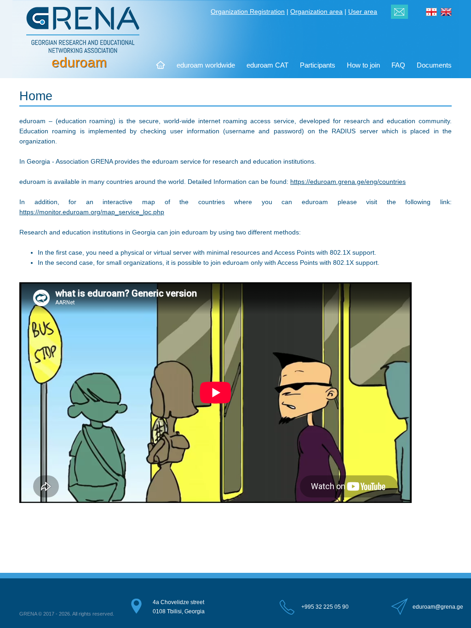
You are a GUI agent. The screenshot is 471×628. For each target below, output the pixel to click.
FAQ (398, 65)
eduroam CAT (267, 65)
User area (362, 11)
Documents (434, 65)
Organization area (316, 11)
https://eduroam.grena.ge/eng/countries (348, 181)
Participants (317, 65)
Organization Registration (248, 11)
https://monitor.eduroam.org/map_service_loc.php (91, 212)
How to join (363, 65)
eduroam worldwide (206, 65)
